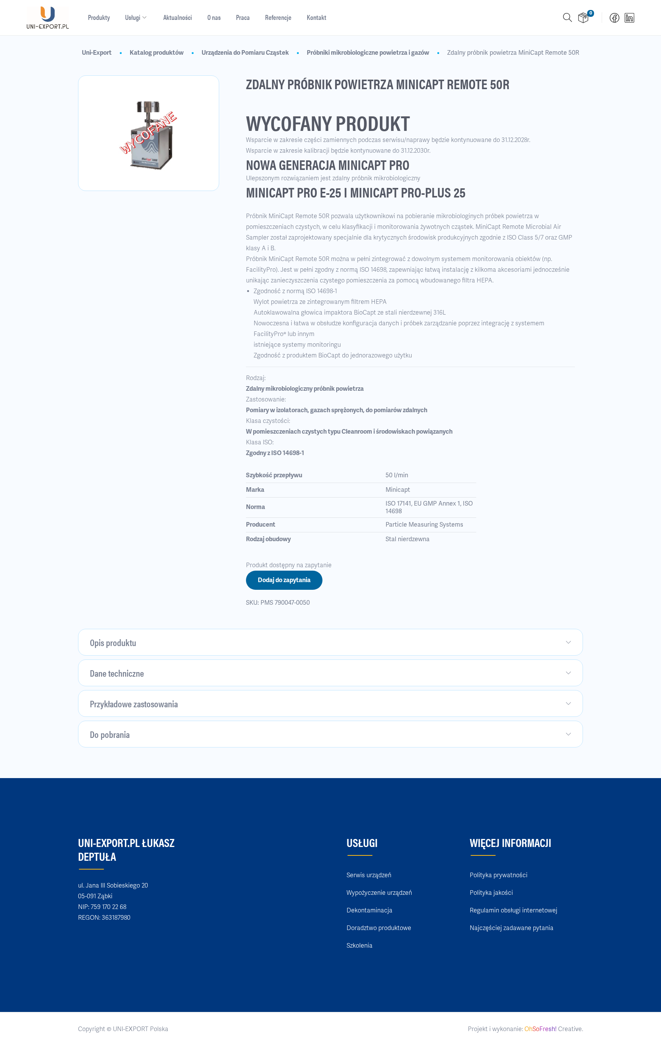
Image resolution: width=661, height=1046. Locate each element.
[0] (583, 17)
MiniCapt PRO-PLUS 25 (408, 192)
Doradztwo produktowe (379, 928)
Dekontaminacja (369, 910)
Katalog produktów (157, 53)
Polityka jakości (491, 893)
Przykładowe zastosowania (134, 703)
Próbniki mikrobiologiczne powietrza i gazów (368, 53)
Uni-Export (97, 53)
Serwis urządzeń (369, 875)
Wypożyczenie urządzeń (379, 893)
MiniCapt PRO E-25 (293, 192)
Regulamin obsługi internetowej (513, 910)
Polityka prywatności (498, 875)
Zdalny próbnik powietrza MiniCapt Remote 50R (513, 53)
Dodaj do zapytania (284, 580)
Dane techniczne (117, 672)
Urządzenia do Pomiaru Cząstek (245, 53)
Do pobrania (110, 734)
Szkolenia (360, 946)
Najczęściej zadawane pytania (512, 928)
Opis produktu (113, 642)
